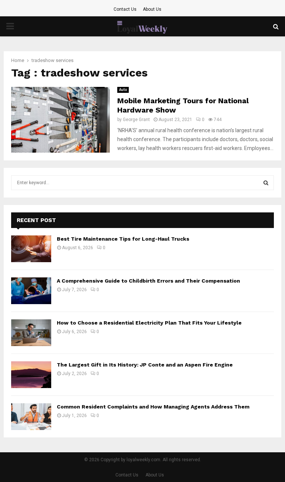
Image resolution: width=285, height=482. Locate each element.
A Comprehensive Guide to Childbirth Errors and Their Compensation (148, 281)
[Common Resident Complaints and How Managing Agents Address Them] (31, 416)
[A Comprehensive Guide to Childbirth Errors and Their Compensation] (31, 290)
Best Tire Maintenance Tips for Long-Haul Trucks (123, 239)
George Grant (136, 119)
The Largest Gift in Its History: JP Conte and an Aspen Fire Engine (145, 365)
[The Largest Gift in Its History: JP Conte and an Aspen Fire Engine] (31, 374)
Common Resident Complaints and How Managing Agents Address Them (153, 407)
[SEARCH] (266, 182)
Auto (123, 90)
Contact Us (125, 9)
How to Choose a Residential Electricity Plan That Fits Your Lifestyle (149, 323)
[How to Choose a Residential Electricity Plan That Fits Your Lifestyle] (31, 332)
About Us (152, 9)
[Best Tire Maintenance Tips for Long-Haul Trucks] (31, 248)
